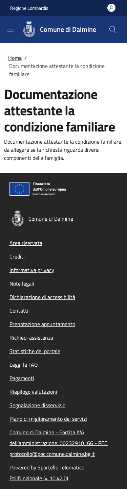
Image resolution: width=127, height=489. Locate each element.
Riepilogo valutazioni (33, 392)
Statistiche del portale (34, 351)
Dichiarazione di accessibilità (42, 297)
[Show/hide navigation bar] (10, 29)
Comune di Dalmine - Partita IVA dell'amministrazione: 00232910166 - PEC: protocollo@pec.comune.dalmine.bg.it (58, 443)
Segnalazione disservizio (37, 405)
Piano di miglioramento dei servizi (48, 419)
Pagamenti (21, 378)
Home (15, 58)
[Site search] (113, 29)
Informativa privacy (31, 270)
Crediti (17, 256)
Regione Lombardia (29, 7)
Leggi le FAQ (23, 365)
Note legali (21, 283)
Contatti (18, 311)
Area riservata (25, 243)
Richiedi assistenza (31, 338)
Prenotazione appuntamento (42, 324)
